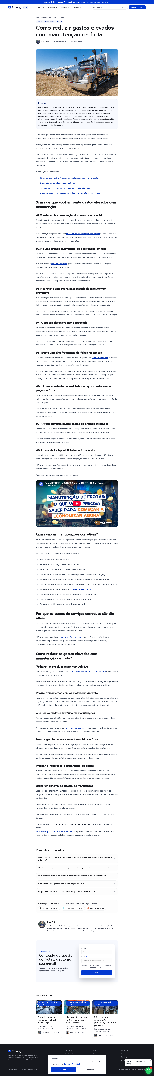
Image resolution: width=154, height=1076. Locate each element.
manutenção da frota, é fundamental (88, 671)
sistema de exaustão (82, 589)
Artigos (41, 7)
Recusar (90, 1069)
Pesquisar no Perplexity (74, 908)
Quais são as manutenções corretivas (57, 183)
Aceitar (63, 1069)
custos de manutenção (75, 728)
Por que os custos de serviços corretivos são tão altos (65, 188)
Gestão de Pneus (71, 1054)
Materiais (75, 7)
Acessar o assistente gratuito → (97, 2)
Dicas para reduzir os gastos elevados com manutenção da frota (70, 193)
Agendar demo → (137, 7)
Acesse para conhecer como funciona (55, 831)
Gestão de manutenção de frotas (52, 17)
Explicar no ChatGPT (50, 908)
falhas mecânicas (100, 357)
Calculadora (125, 1054)
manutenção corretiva (71, 637)
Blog (37, 17)
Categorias (51, 7)
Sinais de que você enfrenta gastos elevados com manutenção (69, 178)
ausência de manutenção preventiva (83, 233)
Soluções (63, 7)
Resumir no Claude (97, 908)
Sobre (95, 1054)
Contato (124, 1057)
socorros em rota (59, 263)
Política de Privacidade (72, 1064)
